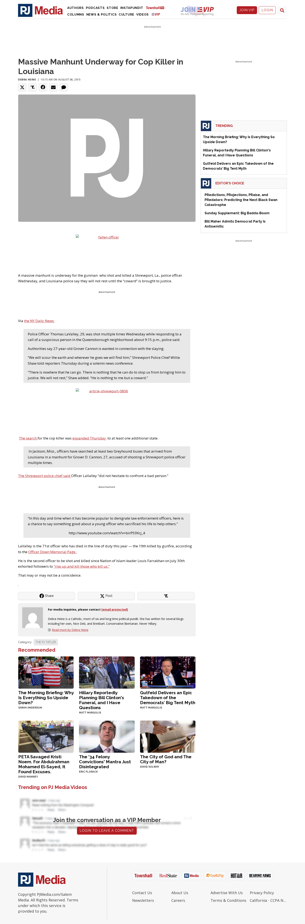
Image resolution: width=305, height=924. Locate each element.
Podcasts (95, 8)
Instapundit (131, 8)
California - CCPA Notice (268, 900)
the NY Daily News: (39, 320)
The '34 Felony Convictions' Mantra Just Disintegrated (105, 761)
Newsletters (143, 900)
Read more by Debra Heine (70, 630)
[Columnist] (34, 617)
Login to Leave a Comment (107, 831)
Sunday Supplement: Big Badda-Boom (237, 213)
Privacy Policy (262, 892)
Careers (178, 900)
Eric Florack (88, 771)
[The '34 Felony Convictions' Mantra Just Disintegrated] (106, 736)
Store (112, 8)
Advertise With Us (227, 892)
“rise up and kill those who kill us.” (82, 566)
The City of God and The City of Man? (166, 759)
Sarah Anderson (30, 707)
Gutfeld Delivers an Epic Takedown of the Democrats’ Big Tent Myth (167, 697)
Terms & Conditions (228, 900)
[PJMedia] (40, 10)
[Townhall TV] (156, 7)
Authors (75, 8)
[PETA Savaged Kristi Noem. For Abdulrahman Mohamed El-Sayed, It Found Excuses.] (46, 736)
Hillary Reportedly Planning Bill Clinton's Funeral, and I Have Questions (101, 700)
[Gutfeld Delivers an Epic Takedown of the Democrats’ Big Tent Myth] (167, 672)
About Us (179, 892)
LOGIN (267, 10)
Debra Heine (27, 79)
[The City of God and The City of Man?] (167, 736)
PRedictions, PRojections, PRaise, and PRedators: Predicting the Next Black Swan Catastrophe (241, 200)
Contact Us (142, 892)
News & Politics (101, 14)
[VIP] (156, 14)
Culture (126, 14)
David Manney (28, 776)
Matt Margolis (90, 712)
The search (28, 438)
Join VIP (246, 10)
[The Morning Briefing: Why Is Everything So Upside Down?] (46, 672)
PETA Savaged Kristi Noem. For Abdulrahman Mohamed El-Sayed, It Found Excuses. (43, 764)
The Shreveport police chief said (44, 475)
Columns (75, 14)
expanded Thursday (89, 438)
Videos (142, 14)
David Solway (149, 766)
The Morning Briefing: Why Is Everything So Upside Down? (46, 697)
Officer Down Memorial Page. (52, 551)
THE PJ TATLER (45, 642)
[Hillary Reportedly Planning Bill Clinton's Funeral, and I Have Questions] (106, 672)
